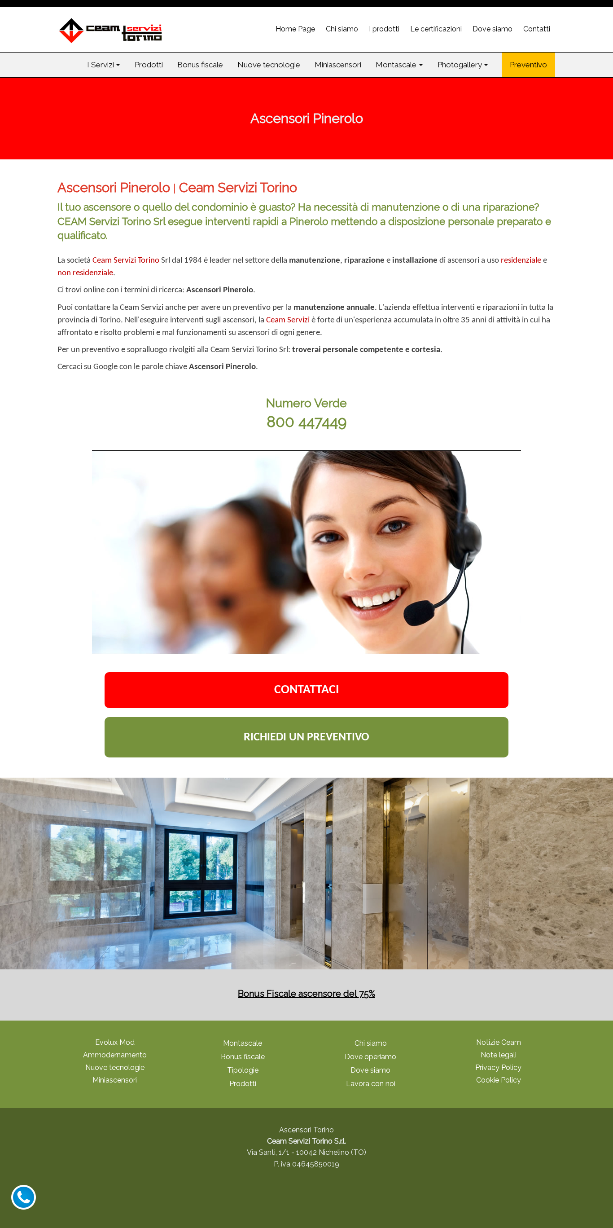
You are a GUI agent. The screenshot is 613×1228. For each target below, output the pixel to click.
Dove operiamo (370, 1056)
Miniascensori (114, 1080)
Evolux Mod (115, 1042)
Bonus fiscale (243, 1056)
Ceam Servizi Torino (125, 260)
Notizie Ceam (498, 1042)
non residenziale (85, 273)
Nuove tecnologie (114, 1067)
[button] (104, 65)
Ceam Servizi (288, 320)
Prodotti (242, 1083)
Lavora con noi (370, 1083)
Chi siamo (371, 1043)
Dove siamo (370, 1070)
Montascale (242, 1043)
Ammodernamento (115, 1055)
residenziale (521, 260)
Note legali (499, 1055)
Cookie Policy (498, 1080)
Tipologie (242, 1070)
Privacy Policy (498, 1067)
